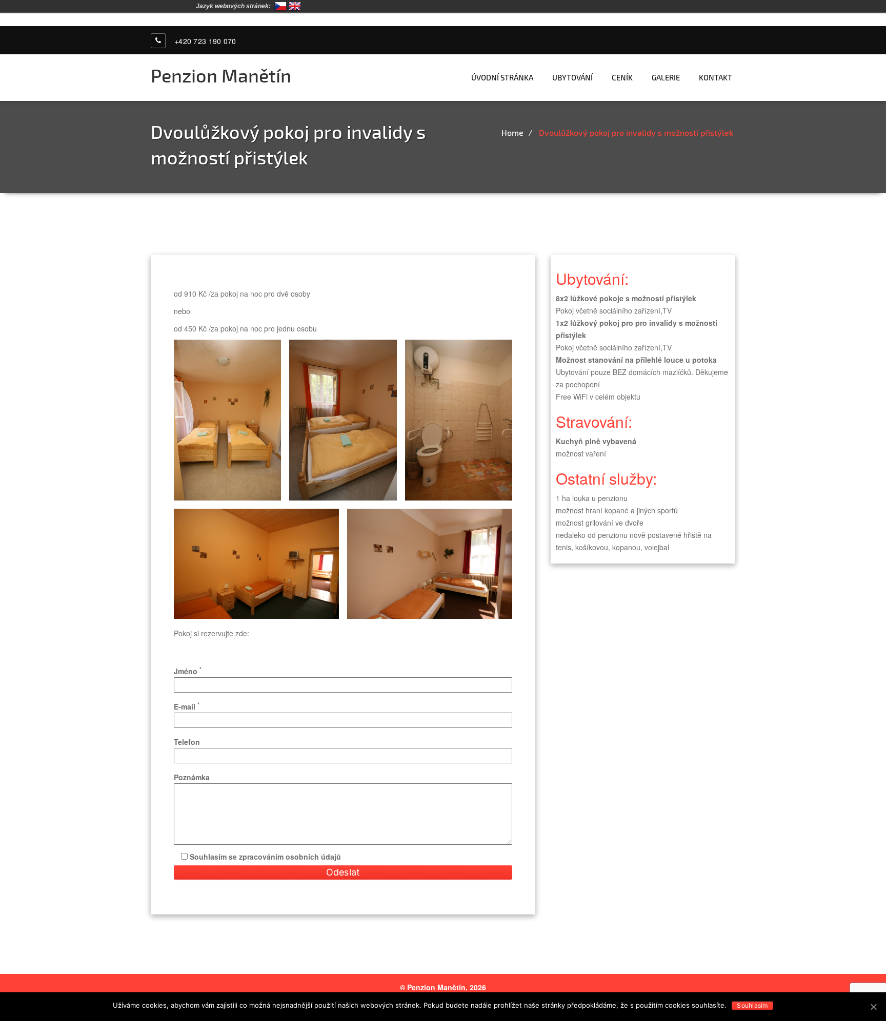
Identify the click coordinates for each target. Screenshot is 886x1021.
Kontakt (715, 77)
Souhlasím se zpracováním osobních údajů (264, 856)
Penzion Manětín (221, 75)
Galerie (666, 77)
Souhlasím (752, 1005)
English (295, 6)
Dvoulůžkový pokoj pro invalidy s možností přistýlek (636, 132)
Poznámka (192, 777)
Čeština (280, 6)
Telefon (187, 742)
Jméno (188, 670)
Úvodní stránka (502, 77)
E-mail (186, 705)
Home (512, 132)
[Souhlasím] (873, 1007)
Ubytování (572, 77)
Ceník (622, 77)
